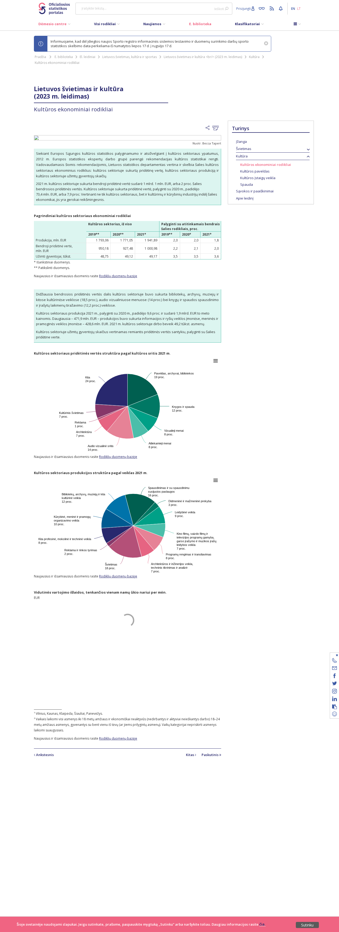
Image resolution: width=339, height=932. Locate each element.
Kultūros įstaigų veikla (257, 177)
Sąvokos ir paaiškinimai (255, 191)
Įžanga (241, 141)
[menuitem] (54, 25)
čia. (262, 924)
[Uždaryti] (331, 655)
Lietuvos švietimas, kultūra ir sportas (129, 57)
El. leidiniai (87, 57)
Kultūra (254, 57)
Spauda (246, 184)
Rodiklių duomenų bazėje (118, 276)
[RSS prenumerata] (272, 8)
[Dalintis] (209, 128)
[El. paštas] (334, 669)
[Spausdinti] (216, 128)
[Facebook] (334, 677)
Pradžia (40, 57)
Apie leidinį (244, 198)
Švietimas (243, 148)
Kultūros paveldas (255, 171)
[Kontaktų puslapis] (334, 661)
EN (293, 8)
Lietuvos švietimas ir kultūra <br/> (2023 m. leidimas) (203, 57)
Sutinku (307, 924)
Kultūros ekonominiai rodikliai (57, 62)
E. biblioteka (64, 57)
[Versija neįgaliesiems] (263, 8)
